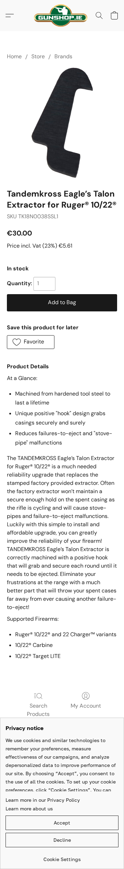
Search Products (38, 710)
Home (14, 56)
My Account (86, 705)
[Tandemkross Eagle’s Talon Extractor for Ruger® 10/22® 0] (62, 123)
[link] (62, 856)
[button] (62, 15)
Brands (63, 56)
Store (38, 56)
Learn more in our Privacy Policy (43, 800)
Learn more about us (29, 808)
